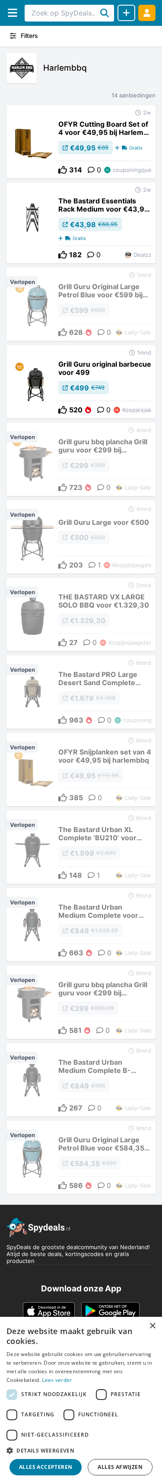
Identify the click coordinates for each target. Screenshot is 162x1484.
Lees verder (57, 1380)
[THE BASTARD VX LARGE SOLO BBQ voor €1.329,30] (81, 614)
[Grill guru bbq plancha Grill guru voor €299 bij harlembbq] (81, 459)
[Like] (62, 169)
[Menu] (12, 12)
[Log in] (147, 13)
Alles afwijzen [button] (120, 1467)
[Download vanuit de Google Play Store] (110, 1310)
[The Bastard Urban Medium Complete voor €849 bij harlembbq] (81, 924)
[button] (81, 1450)
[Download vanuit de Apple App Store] (49, 1310)
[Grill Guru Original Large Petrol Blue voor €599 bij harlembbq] (81, 304)
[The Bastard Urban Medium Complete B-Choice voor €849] (81, 1079)
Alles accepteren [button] (45, 1467)
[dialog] (81, 1400)
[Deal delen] (126, 13)
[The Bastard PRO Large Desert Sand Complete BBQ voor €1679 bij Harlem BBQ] (81, 692)
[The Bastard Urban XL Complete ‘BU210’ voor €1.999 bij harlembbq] (81, 847)
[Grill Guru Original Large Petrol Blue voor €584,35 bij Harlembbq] (81, 1157)
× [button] (152, 1326)
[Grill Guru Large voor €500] (81, 537)
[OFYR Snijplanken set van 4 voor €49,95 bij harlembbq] (81, 769)
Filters (29, 35)
